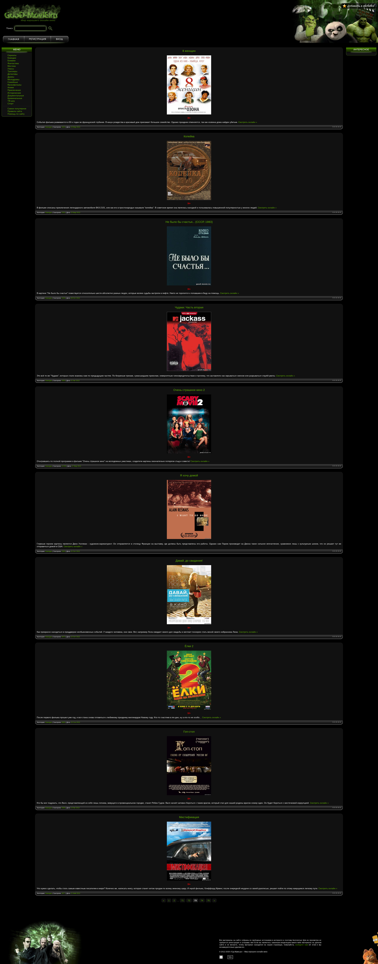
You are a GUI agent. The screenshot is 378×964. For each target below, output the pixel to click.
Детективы (13, 74)
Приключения (14, 90)
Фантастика (13, 63)
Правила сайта (15, 111)
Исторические (14, 93)
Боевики (12, 60)
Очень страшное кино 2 (189, 389)
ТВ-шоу (11, 101)
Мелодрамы (13, 79)
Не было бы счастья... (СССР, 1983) (189, 221)
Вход (59, 39)
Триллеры (12, 71)
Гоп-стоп (189, 731)
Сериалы (12, 55)
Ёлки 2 (189, 646)
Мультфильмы (14, 85)
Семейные (13, 82)
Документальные (16, 95)
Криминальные (15, 98)
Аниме (11, 87)
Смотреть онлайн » (247, 122)
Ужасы (11, 68)
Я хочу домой (189, 475)
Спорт (10, 103)
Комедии (12, 58)
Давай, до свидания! (189, 560)
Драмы (11, 77)
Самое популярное (17, 108)
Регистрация (37, 39)
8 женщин (189, 50)
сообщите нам (301, 945)
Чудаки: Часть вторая (189, 307)
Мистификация (189, 817)
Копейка (189, 136)
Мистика (12, 66)
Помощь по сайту (16, 114)
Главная (13, 39)
